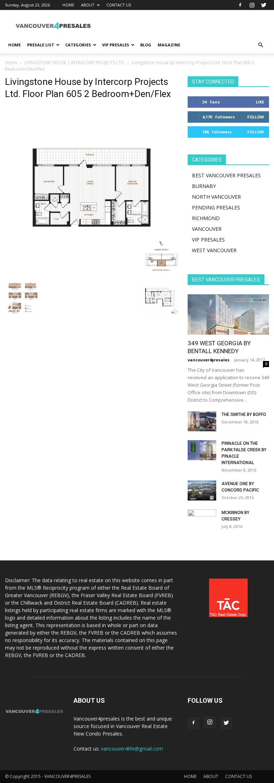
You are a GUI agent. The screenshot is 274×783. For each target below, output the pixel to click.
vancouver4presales (208, 359)
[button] (260, 45)
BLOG (145, 44)
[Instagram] (252, 5)
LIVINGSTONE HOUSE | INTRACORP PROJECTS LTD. (74, 63)
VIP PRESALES (115, 44)
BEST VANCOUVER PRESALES (226, 175)
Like (260, 102)
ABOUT (88, 4)
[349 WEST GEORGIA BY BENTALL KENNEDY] (228, 314)
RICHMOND (206, 218)
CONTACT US (118, 4)
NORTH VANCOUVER (216, 196)
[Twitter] (263, 5)
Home (11, 63)
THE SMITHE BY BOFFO (244, 414)
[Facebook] (240, 5)
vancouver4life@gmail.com (132, 748)
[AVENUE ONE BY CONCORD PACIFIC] (202, 490)
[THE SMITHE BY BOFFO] (202, 421)
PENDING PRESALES (216, 207)
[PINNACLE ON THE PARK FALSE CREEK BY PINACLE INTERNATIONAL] (202, 450)
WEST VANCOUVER (214, 250)
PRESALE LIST (40, 44)
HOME (68, 4)
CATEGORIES (78, 44)
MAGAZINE (169, 44)
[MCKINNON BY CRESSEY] (202, 519)
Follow (255, 117)
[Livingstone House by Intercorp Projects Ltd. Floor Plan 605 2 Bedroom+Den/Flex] (91, 272)
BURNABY (204, 186)
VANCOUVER (207, 228)
